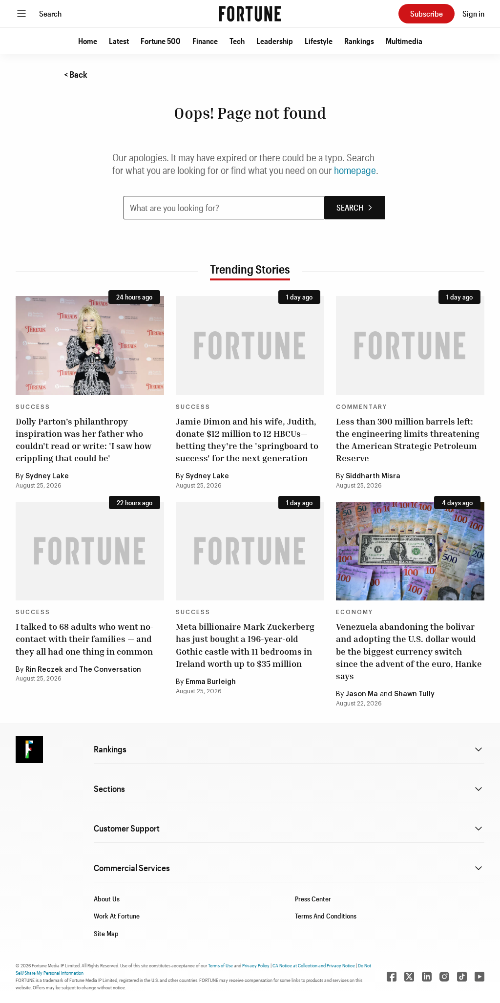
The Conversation (110, 669)
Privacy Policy (256, 965)
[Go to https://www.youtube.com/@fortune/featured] (479, 977)
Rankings (359, 40)
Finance (205, 40)
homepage (355, 170)
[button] (87, 41)
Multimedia (404, 40)
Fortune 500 (161, 40)
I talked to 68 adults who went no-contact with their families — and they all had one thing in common (85, 638)
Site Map (106, 933)
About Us (107, 899)
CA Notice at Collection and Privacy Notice (313, 965)
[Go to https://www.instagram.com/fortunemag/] (444, 977)
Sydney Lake (47, 476)
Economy (354, 612)
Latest (119, 40)
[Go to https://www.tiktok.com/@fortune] (462, 977)
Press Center (313, 899)
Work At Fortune (117, 916)
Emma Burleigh (211, 682)
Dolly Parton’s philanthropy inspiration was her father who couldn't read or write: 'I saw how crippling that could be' (83, 440)
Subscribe (426, 13)
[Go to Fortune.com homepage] (250, 13)
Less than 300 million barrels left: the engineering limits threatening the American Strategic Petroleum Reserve (407, 440)
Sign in (473, 13)
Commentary (361, 407)
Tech (237, 40)
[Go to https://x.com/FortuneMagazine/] (409, 977)
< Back (75, 74)
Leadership (274, 40)
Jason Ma (362, 694)
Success (33, 407)
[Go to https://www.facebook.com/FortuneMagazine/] (391, 977)
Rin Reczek (44, 669)
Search (50, 13)
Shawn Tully (414, 694)
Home (87, 40)
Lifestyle (319, 40)
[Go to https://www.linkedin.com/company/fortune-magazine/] (427, 977)
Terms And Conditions (325, 916)
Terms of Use (220, 965)
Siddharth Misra (373, 476)
